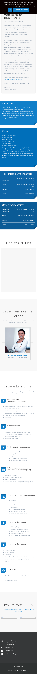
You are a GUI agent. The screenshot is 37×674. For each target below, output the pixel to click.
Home (10, 670)
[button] (3, 343)
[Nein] (35, 7)
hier (25, 393)
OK (10, 9)
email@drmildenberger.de (11, 654)
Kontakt (16, 670)
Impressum (24, 670)
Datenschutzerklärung (21, 9)
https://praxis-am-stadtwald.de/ (13, 79)
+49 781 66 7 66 (9, 648)
